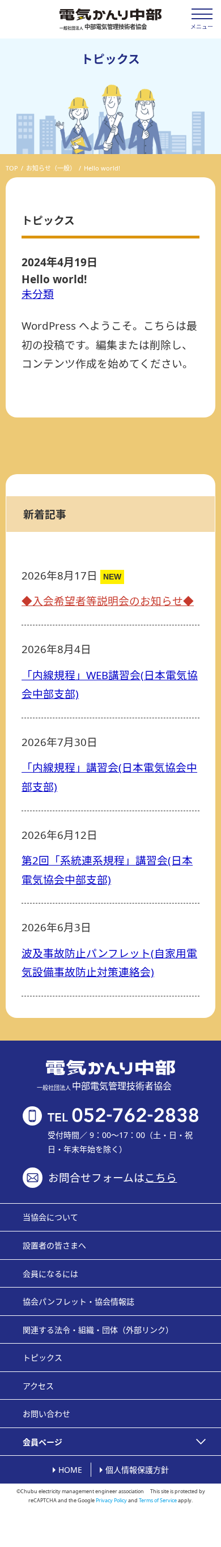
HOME (70, 1469)
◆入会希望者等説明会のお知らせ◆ (108, 601)
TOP (12, 168)
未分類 (38, 294)
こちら (160, 1177)
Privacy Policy (111, 1500)
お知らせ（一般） (51, 168)
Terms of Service (158, 1500)
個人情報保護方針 (137, 1469)
